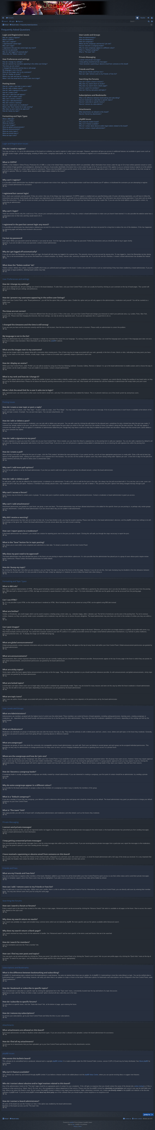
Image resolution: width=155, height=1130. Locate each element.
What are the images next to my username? (16, 72)
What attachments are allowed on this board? (94, 112)
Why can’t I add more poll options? (13, 94)
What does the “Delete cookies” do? (14, 54)
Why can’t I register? (9, 41)
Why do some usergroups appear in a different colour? (96, 48)
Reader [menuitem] (142, 18)
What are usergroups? (86, 41)
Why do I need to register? (11, 37)
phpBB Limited (57, 1061)
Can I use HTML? (8, 121)
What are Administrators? (87, 37)
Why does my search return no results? (92, 84)
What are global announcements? (13, 127)
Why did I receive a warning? (11, 103)
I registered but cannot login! (11, 44)
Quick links (3, 18)
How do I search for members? (89, 88)
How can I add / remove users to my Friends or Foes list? (98, 74)
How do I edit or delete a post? (12, 88)
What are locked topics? (10, 133)
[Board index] (58, 8)
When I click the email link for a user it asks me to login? (21, 78)
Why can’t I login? (8, 46)
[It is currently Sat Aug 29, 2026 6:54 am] (151, 25)
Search (5, 21)
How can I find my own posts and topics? (92, 90)
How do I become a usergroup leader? (91, 46)
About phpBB (143, 1061)
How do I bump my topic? (10, 111)
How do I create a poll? (10, 92)
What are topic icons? (9, 135)
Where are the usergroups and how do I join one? (95, 44)
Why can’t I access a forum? (11, 98)
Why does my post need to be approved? (16, 109)
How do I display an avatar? (11, 74)
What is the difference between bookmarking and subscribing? (99, 98)
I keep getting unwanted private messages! (93, 62)
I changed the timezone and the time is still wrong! (19, 68)
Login (13, 21)
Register (20, 21)
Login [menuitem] (149, 18)
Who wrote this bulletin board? (89, 122)
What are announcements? (11, 129)
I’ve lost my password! (9, 50)
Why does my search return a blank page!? (93, 86)
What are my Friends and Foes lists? (91, 72)
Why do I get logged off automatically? (15, 52)
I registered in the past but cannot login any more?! (19, 48)
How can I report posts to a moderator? (15, 105)
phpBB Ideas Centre (91, 1074)
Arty (73, 1124)
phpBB (53, 341)
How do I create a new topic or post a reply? (16, 86)
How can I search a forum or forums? (91, 82)
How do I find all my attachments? (90, 114)
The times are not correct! (11, 66)
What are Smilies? (8, 123)
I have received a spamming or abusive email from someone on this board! (103, 64)
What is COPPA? (8, 39)
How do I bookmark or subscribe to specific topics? (96, 100)
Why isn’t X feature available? (89, 124)
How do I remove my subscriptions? (91, 104)
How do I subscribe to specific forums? (92, 102)
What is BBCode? (8, 119)
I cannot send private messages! (90, 60)
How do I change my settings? (12, 62)
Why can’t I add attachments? (12, 101)
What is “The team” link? (87, 52)
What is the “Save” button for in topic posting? (17, 107)
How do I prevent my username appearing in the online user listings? (24, 64)
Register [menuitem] (152, 18)
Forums (11, 18)
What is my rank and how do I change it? (15, 76)
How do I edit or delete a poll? (12, 96)
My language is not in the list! (12, 70)
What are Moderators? (86, 39)
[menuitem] (137, 18)
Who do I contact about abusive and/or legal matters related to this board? (103, 126)
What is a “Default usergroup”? (89, 50)
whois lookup (139, 1086)
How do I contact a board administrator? (92, 128)
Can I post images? (8, 125)
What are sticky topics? (10, 131)
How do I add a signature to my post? (14, 90)
